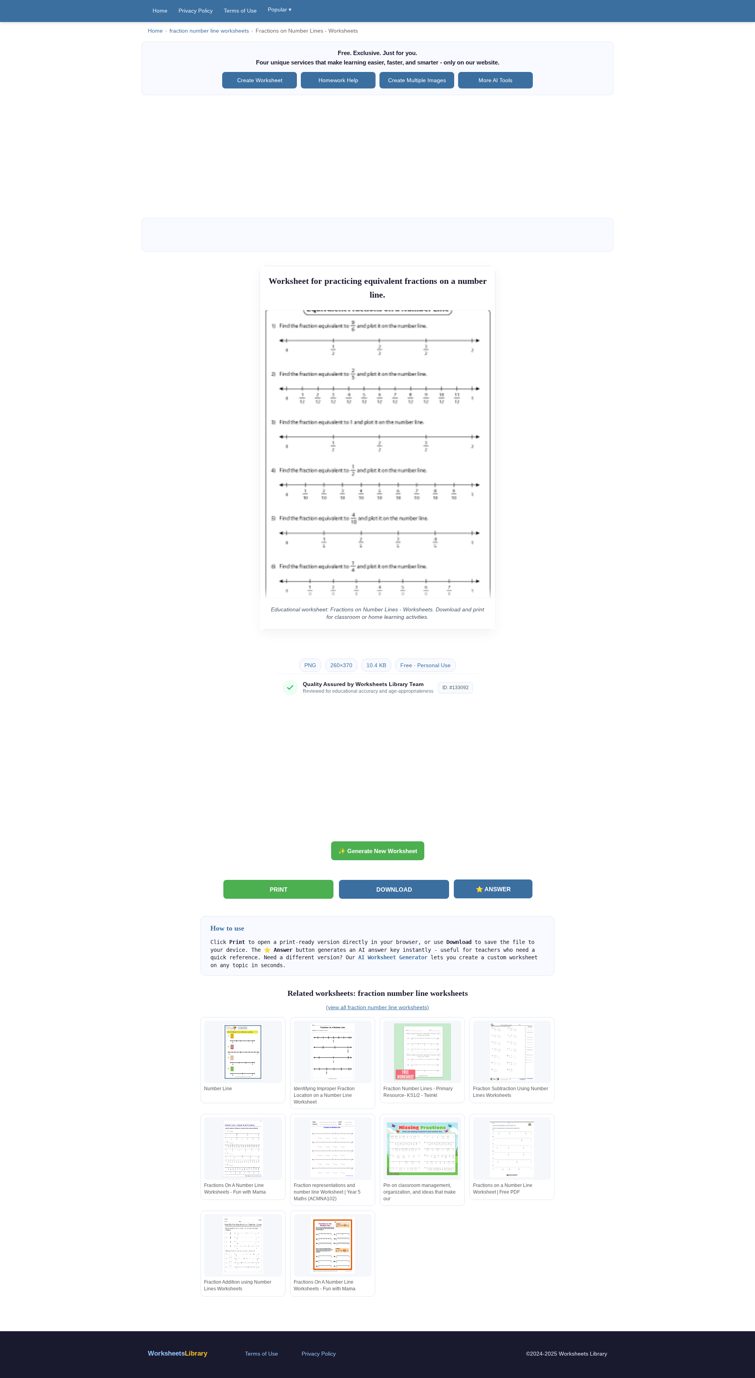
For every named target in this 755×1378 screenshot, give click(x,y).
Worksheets (177, 1353)
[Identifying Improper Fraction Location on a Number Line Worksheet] (332, 1051)
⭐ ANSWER (493, 889)
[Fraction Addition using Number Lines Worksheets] (243, 1245)
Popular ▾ (279, 9)
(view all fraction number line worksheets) (377, 1007)
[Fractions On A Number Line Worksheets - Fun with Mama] (243, 1148)
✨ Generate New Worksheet (377, 851)
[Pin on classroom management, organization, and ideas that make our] (422, 1148)
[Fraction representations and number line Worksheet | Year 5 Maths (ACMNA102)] (332, 1148)
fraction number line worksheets (209, 31)
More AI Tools (495, 80)
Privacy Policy (196, 10)
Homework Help (338, 80)
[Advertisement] (377, 156)
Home (160, 10)
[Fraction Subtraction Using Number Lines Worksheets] (512, 1051)
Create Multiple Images (417, 80)
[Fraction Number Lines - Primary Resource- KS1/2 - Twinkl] (422, 1051)
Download (394, 889)
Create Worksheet (259, 80)
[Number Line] (243, 1051)
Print (278, 889)
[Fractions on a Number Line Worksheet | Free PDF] (512, 1148)
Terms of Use (240, 10)
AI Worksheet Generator (392, 957)
